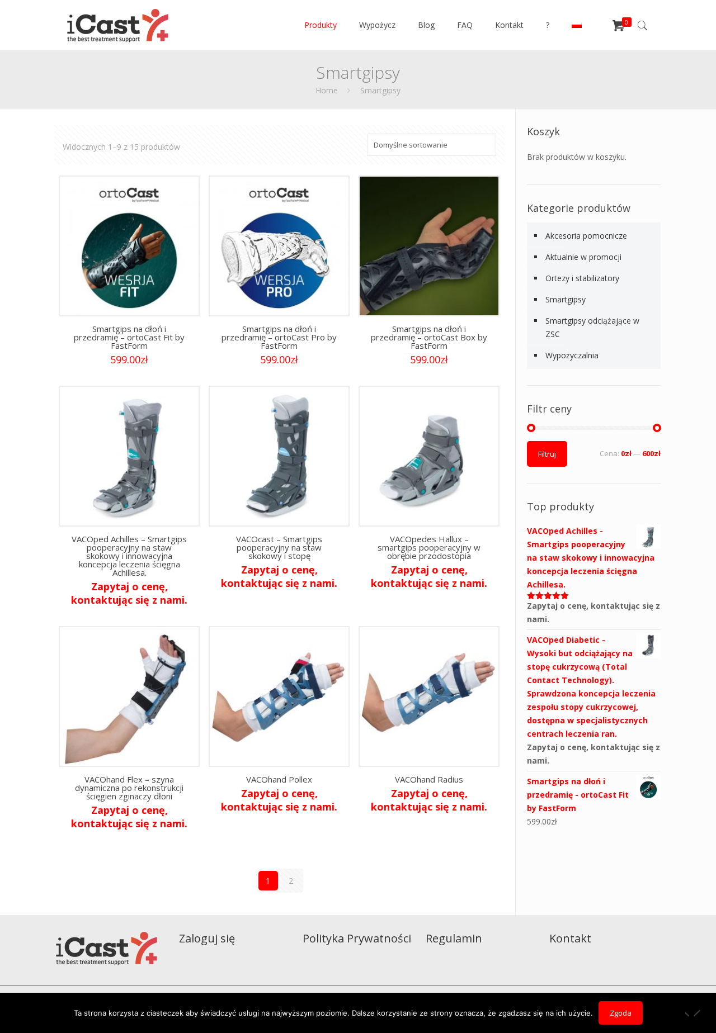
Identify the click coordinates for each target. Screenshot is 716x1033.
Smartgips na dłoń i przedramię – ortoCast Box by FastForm (429, 337)
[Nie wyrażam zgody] (696, 1013)
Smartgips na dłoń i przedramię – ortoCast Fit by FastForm (129, 337)
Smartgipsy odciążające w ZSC (592, 327)
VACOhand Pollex (279, 779)
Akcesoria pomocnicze (586, 235)
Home (326, 90)
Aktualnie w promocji (583, 257)
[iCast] (117, 25)
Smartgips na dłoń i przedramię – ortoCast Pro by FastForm (279, 337)
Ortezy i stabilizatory (582, 278)
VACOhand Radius (429, 779)
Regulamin (454, 938)
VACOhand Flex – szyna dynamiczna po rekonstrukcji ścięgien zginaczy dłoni (129, 788)
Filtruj (547, 454)
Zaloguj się (207, 938)
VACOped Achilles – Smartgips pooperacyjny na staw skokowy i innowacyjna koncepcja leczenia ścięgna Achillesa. (129, 555)
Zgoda (621, 1013)
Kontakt (570, 938)
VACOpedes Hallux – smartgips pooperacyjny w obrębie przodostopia (429, 547)
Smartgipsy (565, 299)
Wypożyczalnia (572, 355)
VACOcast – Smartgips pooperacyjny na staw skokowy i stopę (279, 547)
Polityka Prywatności (357, 938)
